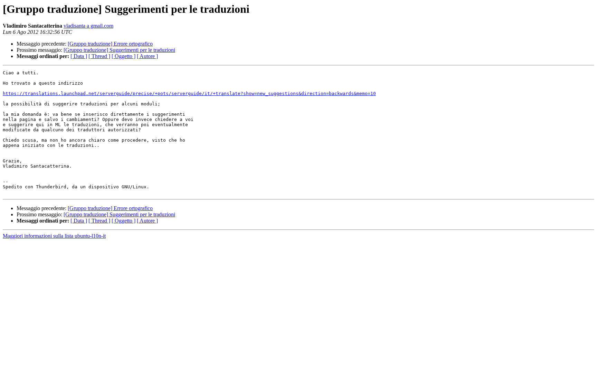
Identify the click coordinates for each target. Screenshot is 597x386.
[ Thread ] (99, 56)
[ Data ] (78, 56)
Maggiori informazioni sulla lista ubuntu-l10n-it (54, 236)
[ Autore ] (147, 56)
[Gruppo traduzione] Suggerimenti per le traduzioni (119, 50)
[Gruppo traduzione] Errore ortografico (110, 44)
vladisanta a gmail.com (88, 26)
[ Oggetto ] (123, 56)
